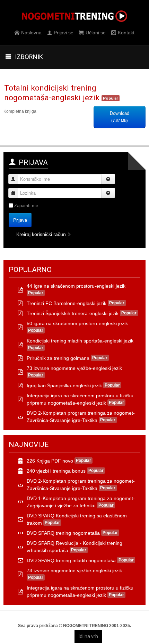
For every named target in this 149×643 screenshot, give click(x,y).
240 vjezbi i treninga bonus (56, 471)
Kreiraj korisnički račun (41, 234)
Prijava (20, 220)
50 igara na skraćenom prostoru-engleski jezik (77, 323)
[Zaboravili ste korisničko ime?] (108, 179)
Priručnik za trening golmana (58, 358)
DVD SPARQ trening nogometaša (63, 533)
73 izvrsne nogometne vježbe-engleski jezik (74, 368)
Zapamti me (26, 205)
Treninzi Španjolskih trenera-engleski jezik (73, 313)
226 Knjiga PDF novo (50, 461)
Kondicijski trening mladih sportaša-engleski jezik (80, 341)
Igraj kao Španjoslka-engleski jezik (64, 385)
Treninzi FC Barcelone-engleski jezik (66, 303)
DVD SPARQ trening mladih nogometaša (71, 560)
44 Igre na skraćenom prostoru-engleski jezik (76, 286)
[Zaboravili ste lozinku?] (108, 193)
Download (119, 116)
